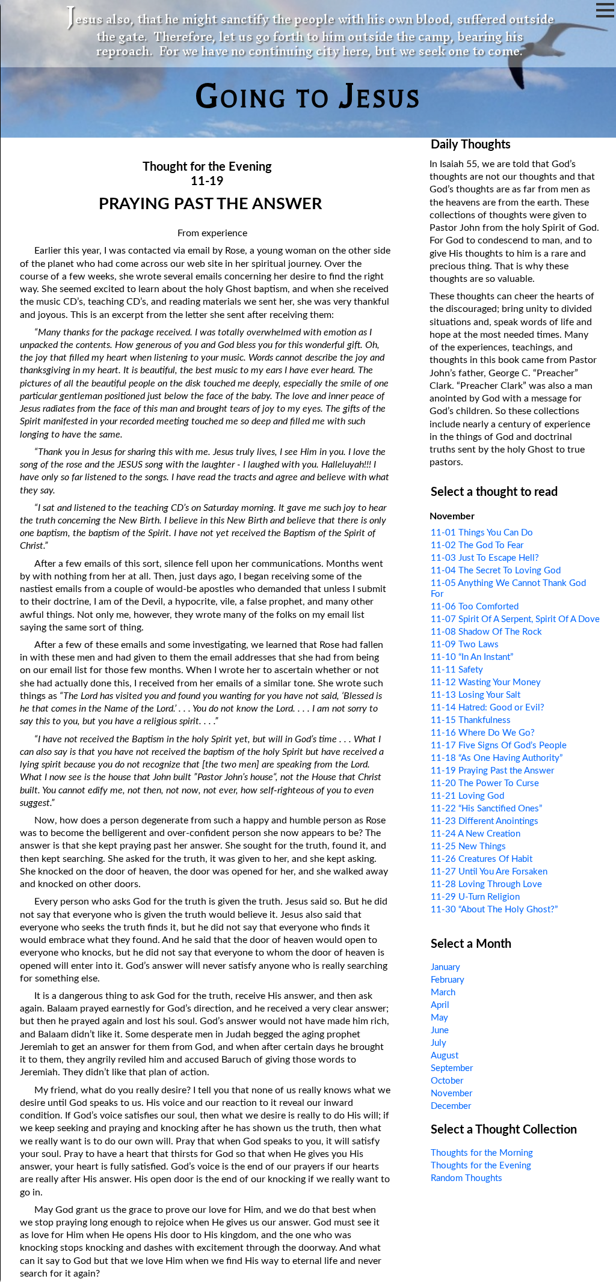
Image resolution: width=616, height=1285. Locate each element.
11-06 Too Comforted (475, 606)
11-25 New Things (468, 846)
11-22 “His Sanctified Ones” (486, 808)
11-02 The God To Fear (477, 545)
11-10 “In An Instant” (472, 657)
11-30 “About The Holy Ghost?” (494, 909)
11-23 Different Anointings (484, 821)
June (440, 1030)
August (444, 1055)
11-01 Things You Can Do (482, 532)
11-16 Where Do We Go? (483, 732)
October (447, 1080)
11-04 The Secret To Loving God (496, 570)
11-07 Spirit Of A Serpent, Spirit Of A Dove (515, 619)
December (451, 1106)
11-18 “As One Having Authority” (496, 758)
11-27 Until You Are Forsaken (489, 871)
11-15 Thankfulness (471, 720)
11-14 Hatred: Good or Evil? (487, 707)
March (443, 992)
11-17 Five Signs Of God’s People (499, 745)
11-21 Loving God (467, 796)
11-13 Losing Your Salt (475, 695)
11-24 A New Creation (475, 833)
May (439, 1017)
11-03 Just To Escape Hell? (485, 558)
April (440, 1005)
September (452, 1068)
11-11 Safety (457, 669)
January (445, 967)
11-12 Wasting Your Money (486, 682)
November (451, 1093)
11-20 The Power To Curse (485, 783)
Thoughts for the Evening (481, 1165)
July (438, 1043)
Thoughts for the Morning (482, 1153)
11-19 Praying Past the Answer (492, 770)
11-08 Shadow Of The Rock (486, 631)
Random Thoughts (466, 1178)
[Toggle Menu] (605, 10)
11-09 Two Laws (465, 644)
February (447, 979)
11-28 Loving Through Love (486, 884)
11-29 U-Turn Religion (475, 897)
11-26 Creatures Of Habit (481, 859)
